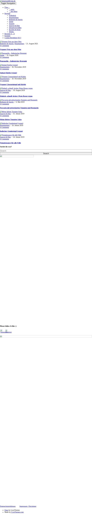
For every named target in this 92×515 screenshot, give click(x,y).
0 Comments (4, 46)
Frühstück (12, 16)
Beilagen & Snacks (16, 20)
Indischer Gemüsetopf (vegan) (11, 131)
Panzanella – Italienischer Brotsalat (13, 61)
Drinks (11, 32)
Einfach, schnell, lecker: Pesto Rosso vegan (16, 96)
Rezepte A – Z (9, 34)
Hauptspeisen (14, 18)
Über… (7, 7)
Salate (11, 22)
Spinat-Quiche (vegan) (8, 73)
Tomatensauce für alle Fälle (10, 143)
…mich (11, 9)
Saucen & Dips (14, 26)
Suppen (11, 24)
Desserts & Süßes (15, 28)
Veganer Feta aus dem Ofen (10, 49)
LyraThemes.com (17, 512)
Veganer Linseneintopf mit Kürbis (13, 84)
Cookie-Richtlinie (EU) (12, 38)
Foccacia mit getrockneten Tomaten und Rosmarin (19, 108)
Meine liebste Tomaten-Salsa (11, 119)
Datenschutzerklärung (7, 506)
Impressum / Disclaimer (28, 506)
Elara (6, 510)
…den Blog (13, 11)
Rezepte (7, 13)
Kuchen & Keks (15, 30)
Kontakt (7, 36)
